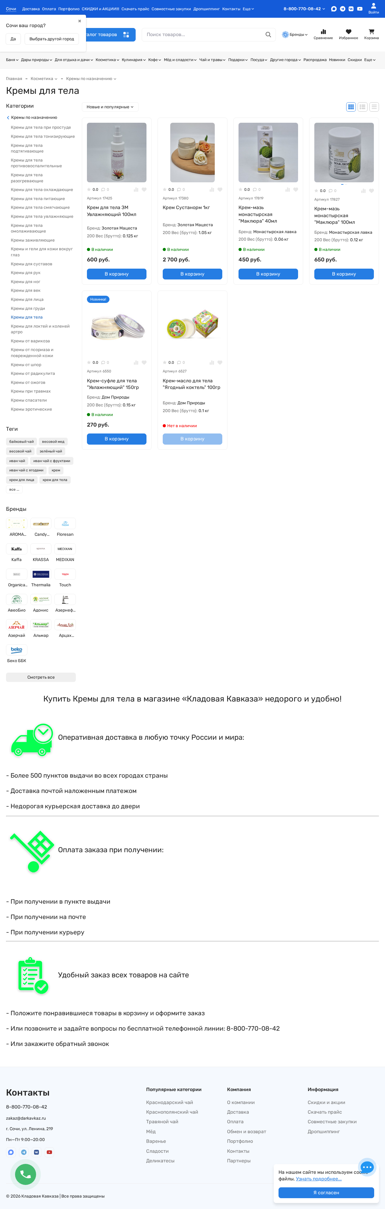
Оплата (49, 9)
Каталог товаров (98, 34)
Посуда (257, 59)
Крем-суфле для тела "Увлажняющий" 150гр (113, 384)
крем (56, 470)
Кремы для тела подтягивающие (27, 148)
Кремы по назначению (89, 78)
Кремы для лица (27, 299)
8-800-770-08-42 (302, 8)
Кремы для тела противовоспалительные (36, 163)
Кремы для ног (25, 281)
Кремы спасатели (29, 400)
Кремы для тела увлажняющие (42, 216)
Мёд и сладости (178, 59)
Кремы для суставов (31, 264)
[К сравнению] (136, 189)
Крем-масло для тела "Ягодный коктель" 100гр (191, 384)
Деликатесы (160, 1161)
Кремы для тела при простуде (41, 127)
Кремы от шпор (26, 364)
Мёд (151, 1131)
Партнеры (239, 1161)
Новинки (337, 59)
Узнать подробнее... (319, 1179)
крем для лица (21, 480)
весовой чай (20, 451)
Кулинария (132, 59)
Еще (247, 9)
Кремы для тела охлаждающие (42, 190)
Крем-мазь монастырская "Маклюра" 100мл (334, 215)
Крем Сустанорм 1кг (186, 207)
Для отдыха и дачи (72, 59)
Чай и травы (210, 59)
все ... (14, 490)
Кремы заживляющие (33, 240)
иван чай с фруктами (51, 461)
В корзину (117, 274)
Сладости (157, 1151)
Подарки (236, 59)
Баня (10, 59)
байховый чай (21, 442)
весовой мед (53, 442)
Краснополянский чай (172, 1112)
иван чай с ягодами (26, 470)
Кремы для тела (27, 317)
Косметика (106, 59)
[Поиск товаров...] (268, 34)
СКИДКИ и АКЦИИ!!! (100, 9)
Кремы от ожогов (28, 382)
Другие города (283, 59)
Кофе (153, 59)
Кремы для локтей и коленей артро (40, 329)
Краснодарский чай (169, 1102)
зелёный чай (51, 451)
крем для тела (55, 480)
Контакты (231, 9)
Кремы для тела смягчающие (40, 207)
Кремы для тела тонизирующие (43, 136)
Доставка (31, 9)
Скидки (355, 59)
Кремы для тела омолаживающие (28, 228)
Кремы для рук (26, 273)
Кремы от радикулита (33, 373)
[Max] (334, 9)
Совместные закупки (171, 9)
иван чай (17, 461)
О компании (241, 1102)
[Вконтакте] (351, 9)
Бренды (297, 34)
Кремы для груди (28, 308)
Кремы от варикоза (30, 341)
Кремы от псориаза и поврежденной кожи (32, 353)
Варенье (156, 1141)
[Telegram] (343, 9)
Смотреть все (41, 677)
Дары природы (35, 59)
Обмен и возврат (246, 1131)
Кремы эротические (31, 409)
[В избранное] (144, 189)
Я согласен (326, 1192)
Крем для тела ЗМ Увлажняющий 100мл (111, 211)
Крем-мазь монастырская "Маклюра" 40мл (258, 214)
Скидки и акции (326, 1102)
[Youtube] (360, 9)
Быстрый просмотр (119, 172)
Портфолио (68, 9)
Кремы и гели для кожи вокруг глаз (42, 252)
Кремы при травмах (31, 391)
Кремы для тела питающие (38, 198)
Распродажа (315, 59)
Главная (14, 78)
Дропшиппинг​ (206, 9)
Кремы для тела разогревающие (27, 178)
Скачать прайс (135, 9)
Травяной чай (162, 1121)
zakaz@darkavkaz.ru (26, 1118)
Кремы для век (26, 290)
